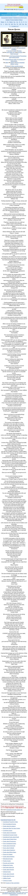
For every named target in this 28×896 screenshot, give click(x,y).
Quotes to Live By (18, 17)
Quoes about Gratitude (8, 848)
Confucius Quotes (7, 880)
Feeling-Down (15, 57)
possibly (20, 52)
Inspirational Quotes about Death (11, 837)
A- (5, 22)
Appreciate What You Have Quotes (11, 828)
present (23, 48)
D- (19, 22)
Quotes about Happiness (9, 850)
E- (22, 22)
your (20, 48)
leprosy (22, 59)
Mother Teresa (14, 64)
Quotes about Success (8, 876)
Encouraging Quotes (6, 17)
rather (6, 62)
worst (7, 52)
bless (13, 66)
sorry (8, 48)
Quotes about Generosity (9, 845)
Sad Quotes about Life (8, 867)
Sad (10, 57)
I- (3, 24)
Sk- (26, 24)
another (17, 66)
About (20, 19)
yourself (14, 48)
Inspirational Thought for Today (10, 821)
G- (26, 22)
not (8, 51)
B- (8, 22)
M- (9, 24)
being (17, 62)
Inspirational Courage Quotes (10, 835)
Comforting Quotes (7, 830)
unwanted (21, 62)
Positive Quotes (7, 861)
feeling (12, 62)
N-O (12, 24)
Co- (17, 22)
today (15, 59)
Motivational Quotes (8, 858)
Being (11, 22)
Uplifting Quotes (7, 878)
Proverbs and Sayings (8, 863)
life (16, 9)
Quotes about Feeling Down (10, 839)
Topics (2, 22)
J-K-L (6, 24)
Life (11, 56)
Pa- (15, 24)
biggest (7, 59)
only (11, 51)
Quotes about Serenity (8, 869)
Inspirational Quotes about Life (14, 809)
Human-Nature (16, 56)
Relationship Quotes (8, 865)
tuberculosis (14, 61)
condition (13, 49)
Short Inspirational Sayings (9, 824)
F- (24, 22)
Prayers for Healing (7, 854)
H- (1, 24)
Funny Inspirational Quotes (9, 843)
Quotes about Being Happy (9, 852)
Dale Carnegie (14, 54)
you (13, 52)
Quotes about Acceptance (9, 826)
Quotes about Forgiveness (9, 841)
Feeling (5, 48)
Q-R (20, 24)
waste (14, 51)
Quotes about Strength (8, 874)
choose (8, 66)
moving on (21, 9)
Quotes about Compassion (9, 832)
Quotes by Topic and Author (12, 883)
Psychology (23, 56)
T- (10, 26)
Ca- (14, 22)
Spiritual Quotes (7, 871)
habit (11, 52)
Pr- (17, 24)
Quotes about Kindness (8, 856)
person (21, 66)
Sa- (23, 24)
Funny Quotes (14, 19)
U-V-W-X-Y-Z (14, 26)
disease (11, 59)
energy (20, 51)
